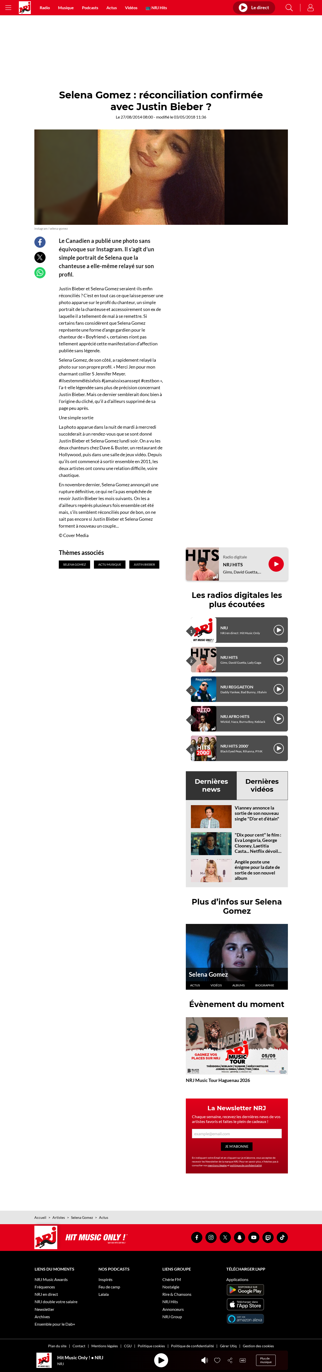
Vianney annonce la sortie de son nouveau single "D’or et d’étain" (257, 813)
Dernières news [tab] (211, 785)
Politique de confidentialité (192, 1346)
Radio (45, 7)
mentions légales (217, 1165)
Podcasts (90, 7)
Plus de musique (266, 1360)
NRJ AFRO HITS (234, 716)
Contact (79, 1346)
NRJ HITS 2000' (234, 745)
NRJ (224, 627)
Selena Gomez (208, 974)
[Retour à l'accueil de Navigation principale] (25, 7)
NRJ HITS (233, 564)
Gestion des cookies (258, 1346)
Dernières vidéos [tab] (262, 785)
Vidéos (131, 7)
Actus (111, 7)
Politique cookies (151, 1346)
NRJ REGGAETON (236, 686)
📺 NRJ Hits (156, 7)
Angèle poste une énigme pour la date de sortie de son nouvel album (257, 870)
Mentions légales (104, 1346)
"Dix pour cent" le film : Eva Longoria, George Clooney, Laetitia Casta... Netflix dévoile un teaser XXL (258, 845)
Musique (66, 7)
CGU (128, 1346)
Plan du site (57, 1346)
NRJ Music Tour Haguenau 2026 (218, 1080)
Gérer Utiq (228, 1346)
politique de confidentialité (246, 1165)
